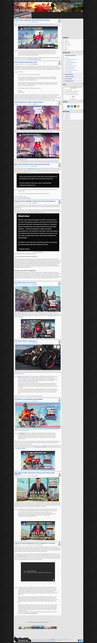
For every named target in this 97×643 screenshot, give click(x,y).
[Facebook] (79, 640)
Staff (65, 46)
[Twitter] (81, 640)
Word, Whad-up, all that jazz (70, 67)
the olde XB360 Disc (68, 71)
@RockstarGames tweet (22, 159)
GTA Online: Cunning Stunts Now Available (28, 399)
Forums (66, 40)
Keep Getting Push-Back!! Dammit (71, 59)
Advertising (36, 641)
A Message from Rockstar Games (24, 197)
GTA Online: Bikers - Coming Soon (26, 341)
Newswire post (50, 69)
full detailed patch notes (20, 448)
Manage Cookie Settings (51, 641)
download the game (21, 555)
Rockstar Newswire (32, 168)
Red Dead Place (67, 117)
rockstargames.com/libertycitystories (31, 613)
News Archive (67, 43)
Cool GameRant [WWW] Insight (70, 62)
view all (42, 625)
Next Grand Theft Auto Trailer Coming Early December (32, 164)
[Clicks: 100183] (41, 627)
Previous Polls (73, 98)
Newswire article (52, 315)
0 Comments (34, 284)
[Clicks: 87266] (54, 627)
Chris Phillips (53, 639)
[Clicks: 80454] (35, 627)
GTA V (30, 284)
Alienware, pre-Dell (68, 64)
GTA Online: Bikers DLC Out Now (25, 282)
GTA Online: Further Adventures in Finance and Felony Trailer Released (35, 473)
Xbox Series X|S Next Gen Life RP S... (71, 70)
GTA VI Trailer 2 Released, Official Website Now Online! (32, 20)
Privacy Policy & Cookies (43, 641)
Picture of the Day (68, 44)
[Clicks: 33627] (47, 627)
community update (34, 211)
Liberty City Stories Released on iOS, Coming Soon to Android (35, 543)
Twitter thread (39, 252)
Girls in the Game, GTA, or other (70, 65)
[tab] (73, 55)
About (66, 49)
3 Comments (34, 64)
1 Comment (34, 104)
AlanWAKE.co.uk (68, 118)
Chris (17, 64)
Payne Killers (67, 115)
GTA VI (30, 64)
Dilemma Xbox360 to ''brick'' (70, 68)
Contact (66, 47)
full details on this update (41, 447)
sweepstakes (44, 445)
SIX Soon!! (67, 57)
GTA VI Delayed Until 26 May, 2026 (26, 62)
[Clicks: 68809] (22, 627)
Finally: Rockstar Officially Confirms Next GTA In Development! (35, 201)
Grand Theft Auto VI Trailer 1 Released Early (29, 102)
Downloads (67, 41)
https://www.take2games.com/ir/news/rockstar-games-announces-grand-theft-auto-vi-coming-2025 (39, 161)
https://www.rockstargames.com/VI (34, 59)
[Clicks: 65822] (28, 627)
